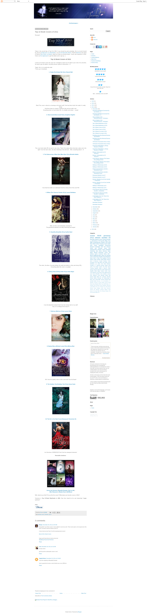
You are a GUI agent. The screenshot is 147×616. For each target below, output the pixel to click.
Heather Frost (102, 256)
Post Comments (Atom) (46, 595)
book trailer (107, 243)
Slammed (97, 289)
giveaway (107, 236)
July (94, 215)
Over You (98, 286)
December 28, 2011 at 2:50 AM (50, 524)
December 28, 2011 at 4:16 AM (49, 546)
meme (103, 249)
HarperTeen (96, 256)
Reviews (93, 55)
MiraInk (94, 286)
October (95, 209)
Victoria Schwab (104, 279)
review (92, 236)
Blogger (79, 612)
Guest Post (107, 248)
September (95, 211)
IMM (91, 242)
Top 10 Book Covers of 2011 (99, 127)
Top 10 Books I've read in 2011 (100, 131)
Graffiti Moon (106, 283)
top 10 (50, 514)
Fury (102, 283)
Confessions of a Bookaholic (48, 52)
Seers (91, 258)
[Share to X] (56, 512)
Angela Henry (108, 269)
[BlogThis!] (54, 512)
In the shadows (103, 273)
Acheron (92, 269)
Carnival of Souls (97, 282)
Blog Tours (93, 59)
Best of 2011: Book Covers (45, 534)
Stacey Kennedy (97, 278)
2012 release (95, 237)
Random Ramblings (96, 60)
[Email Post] (50, 512)
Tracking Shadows (94, 268)
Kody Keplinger (103, 285)
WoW (99, 236)
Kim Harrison (107, 246)
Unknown (95, 39)
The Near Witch (96, 291)
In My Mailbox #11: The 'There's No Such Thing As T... (101, 196)
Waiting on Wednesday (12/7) (99, 185)
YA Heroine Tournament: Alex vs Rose (101, 141)
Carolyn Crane (104, 270)
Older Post (83, 593)
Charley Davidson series (105, 261)
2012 (93, 105)
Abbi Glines (99, 251)
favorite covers (41, 514)
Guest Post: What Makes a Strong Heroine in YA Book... (100, 146)
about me (104, 255)
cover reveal (102, 239)
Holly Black (99, 262)
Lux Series (97, 263)
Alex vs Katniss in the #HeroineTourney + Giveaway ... (101, 117)
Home (61, 593)
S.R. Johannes (103, 276)
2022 (93, 103)
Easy (94, 283)
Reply (40, 541)
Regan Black (96, 276)
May (94, 218)
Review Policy (94, 62)
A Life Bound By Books (65, 52)
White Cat (97, 292)
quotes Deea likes (95, 343)
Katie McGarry (96, 285)
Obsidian (92, 265)
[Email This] (53, 512)
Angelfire (92, 270)
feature (97, 239)
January (95, 226)
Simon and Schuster (96, 248)
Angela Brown (42, 558)
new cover (93, 245)
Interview (105, 251)
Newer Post (38, 593)
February (95, 224)
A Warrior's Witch (106, 268)
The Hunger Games (97, 266)
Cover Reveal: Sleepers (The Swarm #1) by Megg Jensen (101, 159)
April (94, 220)
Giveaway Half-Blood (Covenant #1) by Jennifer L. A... (101, 111)
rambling (101, 245)
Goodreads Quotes (106, 357)
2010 (93, 229)
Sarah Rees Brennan (106, 288)
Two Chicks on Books (46, 54)
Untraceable (97, 279)
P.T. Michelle (97, 265)
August (94, 212)
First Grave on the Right (102, 272)
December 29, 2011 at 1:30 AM (53, 558)
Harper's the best (106, 242)
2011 (93, 107)
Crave (109, 270)
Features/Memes (95, 57)
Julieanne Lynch (96, 275)
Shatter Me (92, 289)
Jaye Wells (105, 262)
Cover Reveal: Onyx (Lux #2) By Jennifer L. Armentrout (100, 190)
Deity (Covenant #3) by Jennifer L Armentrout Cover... (100, 169)
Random (100, 249)
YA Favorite (101, 240)
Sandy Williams (97, 288)
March (94, 222)
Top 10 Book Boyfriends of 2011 (100, 123)
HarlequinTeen (93, 249)
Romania (102, 265)
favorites (46, 514)
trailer (105, 259)
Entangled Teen (99, 246)
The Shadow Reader (104, 291)
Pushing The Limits (104, 286)
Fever (96, 262)
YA (109, 237)
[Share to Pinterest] (59, 512)
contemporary (96, 242)
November (95, 207)
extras (95, 280)
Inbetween (108, 256)
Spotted (104, 237)
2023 (93, 101)
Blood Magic (97, 270)
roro (40, 546)
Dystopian (92, 262)
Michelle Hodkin (104, 275)
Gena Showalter (96, 273)
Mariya (40, 524)
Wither (100, 268)
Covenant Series (102, 254)
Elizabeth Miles (98, 283)
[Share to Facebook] (58, 512)
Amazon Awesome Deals (99, 269)
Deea (94, 37)
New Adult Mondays (106, 263)
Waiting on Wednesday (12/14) (100, 165)
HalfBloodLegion (97, 255)
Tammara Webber (104, 289)
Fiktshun (78, 52)
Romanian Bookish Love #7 (99, 175)
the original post (44, 55)
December (95, 108)
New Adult (93, 243)
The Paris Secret (107, 266)
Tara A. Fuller (96, 258)
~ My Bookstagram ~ (73, 23)
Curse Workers (93, 272)
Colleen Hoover (105, 282)
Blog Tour (108, 240)
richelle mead (100, 259)
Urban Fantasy (100, 243)
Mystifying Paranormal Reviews (46, 539)
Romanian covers (103, 252)
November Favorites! (97, 202)
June (94, 216)
